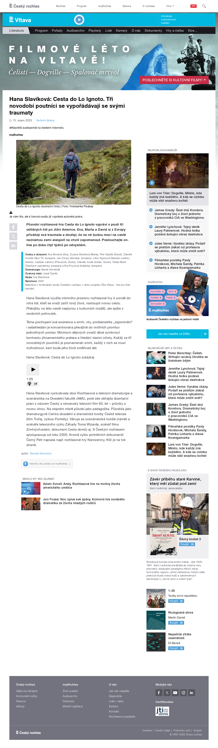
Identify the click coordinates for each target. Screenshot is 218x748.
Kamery (165, 23)
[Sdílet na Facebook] (13, 227)
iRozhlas (61, 6)
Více (193, 30)
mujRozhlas (104, 6)
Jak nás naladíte (119, 691)
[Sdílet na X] (13, 236)
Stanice (127, 6)
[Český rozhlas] (24, 6)
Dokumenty (153, 30)
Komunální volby (26, 696)
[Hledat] (204, 6)
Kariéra (113, 706)
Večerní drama (45, 120)
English (198, 730)
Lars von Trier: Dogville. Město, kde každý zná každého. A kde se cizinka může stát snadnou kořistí (177, 196)
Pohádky (155, 297)
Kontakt (114, 711)
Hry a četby (156, 291)
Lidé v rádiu (116, 701)
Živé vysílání (156, 304)
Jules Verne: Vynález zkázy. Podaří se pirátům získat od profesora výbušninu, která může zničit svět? (180, 247)
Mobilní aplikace (73, 706)
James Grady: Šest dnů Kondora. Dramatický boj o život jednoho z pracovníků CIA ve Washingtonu (179, 213)
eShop (20, 706)
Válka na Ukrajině (26, 691)
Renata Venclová (40, 453)
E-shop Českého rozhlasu (167, 470)
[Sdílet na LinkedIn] (13, 246)
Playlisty (95, 30)
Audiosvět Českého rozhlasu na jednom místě (172, 319)
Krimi (171, 291)
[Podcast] (29, 384)
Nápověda (115, 696)
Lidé (108, 30)
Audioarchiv (168, 20)
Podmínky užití (182, 730)
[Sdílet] (36, 384)
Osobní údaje (162, 730)
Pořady (57, 30)
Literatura (16, 30)
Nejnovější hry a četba (165, 348)
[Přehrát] (32, 370)
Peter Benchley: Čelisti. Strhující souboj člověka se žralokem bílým (188, 356)
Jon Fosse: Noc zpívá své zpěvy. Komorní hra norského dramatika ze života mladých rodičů (84, 501)
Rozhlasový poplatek (122, 716)
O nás (136, 30)
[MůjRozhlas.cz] (16, 135)
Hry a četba (175, 30)
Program (82, 6)
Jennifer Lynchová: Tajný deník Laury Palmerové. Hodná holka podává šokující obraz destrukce (179, 230)
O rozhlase (149, 6)
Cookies (147, 730)
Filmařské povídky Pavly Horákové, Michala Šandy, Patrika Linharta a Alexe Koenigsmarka (179, 263)
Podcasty (69, 701)
